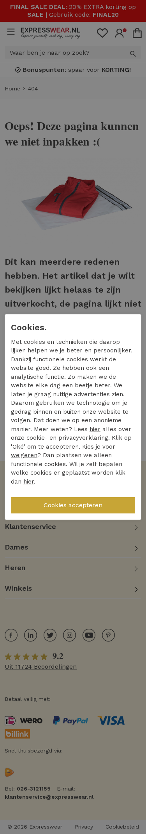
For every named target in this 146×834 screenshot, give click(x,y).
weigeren (24, 455)
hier (95, 429)
